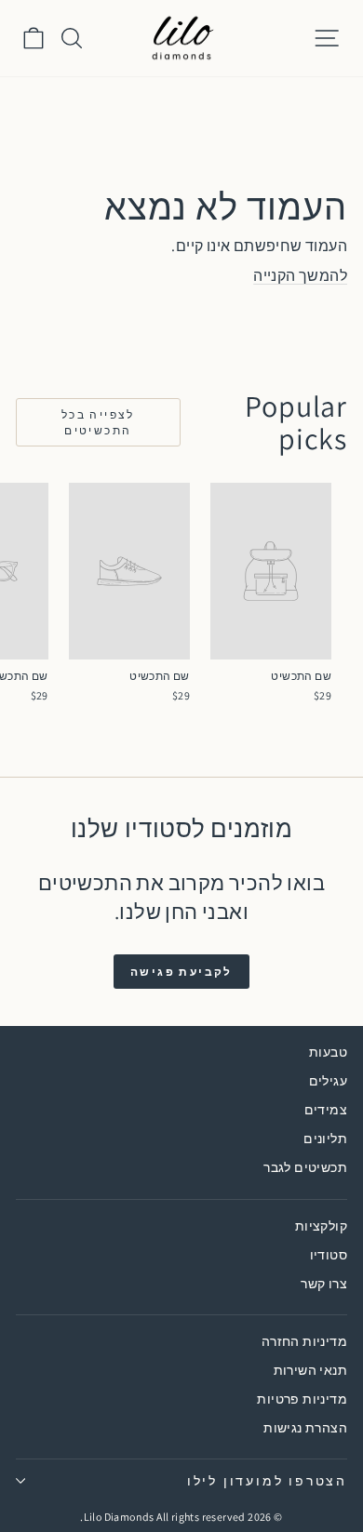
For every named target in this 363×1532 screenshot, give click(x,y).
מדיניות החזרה (304, 1341)
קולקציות (321, 1226)
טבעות (328, 1052)
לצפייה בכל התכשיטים (98, 422)
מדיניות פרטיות (302, 1399)
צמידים (325, 1109)
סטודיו (328, 1254)
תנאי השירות (310, 1370)
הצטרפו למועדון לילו (267, 1480)
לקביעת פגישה (181, 972)
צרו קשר (324, 1283)
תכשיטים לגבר (305, 1167)
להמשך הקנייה (300, 276)
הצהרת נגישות (305, 1427)
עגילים (328, 1080)
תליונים (325, 1138)
